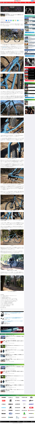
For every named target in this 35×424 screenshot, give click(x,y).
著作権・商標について (26, 421)
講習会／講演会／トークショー (11, 387)
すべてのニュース (4, 4)
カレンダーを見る (30, 97)
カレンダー (34, 2)
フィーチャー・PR (22, 2)
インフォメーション (7, 387)
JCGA (15, 387)
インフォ (18, 2)
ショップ (27, 2)
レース (4, 2)
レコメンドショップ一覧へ (29, 32)
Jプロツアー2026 (12, 361)
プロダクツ (8, 2)
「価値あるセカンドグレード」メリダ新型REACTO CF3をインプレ (31, 52)
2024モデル (33, 54)
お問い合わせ (33, 421)
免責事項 (19, 421)
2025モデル (30, 54)
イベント (30, 2)
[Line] (13, 20)
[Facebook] (11, 20)
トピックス (15, 2)
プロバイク (10, 361)
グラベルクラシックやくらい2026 (11, 338)
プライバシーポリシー (12, 421)
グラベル (8, 338)
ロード (7, 352)
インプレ (11, 2)
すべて (1, 2)
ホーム (1, 4)
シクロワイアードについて (3, 421)
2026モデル (26, 54)
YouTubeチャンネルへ (30, 80)
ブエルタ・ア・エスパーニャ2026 (11, 352)
